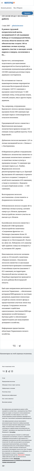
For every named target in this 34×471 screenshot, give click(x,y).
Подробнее (12, 432)
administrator (17, 25)
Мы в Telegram (18, 8)
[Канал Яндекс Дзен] (12, 371)
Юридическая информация (9, 395)
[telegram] (20, 345)
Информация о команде (8, 388)
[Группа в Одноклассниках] (6, 371)
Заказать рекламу (6, 8)
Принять (27, 13)
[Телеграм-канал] (9, 371)
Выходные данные (7, 402)
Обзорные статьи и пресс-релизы (11, 385)
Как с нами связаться (7, 398)
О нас (3, 378)
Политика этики (6, 391)
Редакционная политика (8, 381)
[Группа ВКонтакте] (3, 371)
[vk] (14, 345)
